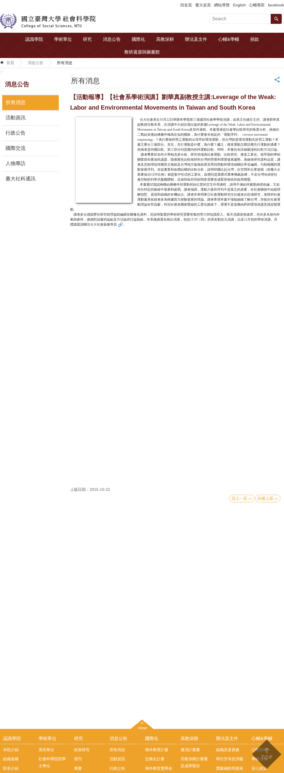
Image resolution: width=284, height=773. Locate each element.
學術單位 (63, 39)
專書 (78, 768)
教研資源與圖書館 (142, 52)
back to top (266, 754)
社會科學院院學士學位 (52, 762)
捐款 (254, 39)
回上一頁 (239, 498)
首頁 (10, 62)
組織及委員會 (227, 749)
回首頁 (186, 5)
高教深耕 (165, 39)
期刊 (78, 759)
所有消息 (64, 62)
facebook (276, 5)
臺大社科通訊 (21, 178)
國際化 (138, 39)
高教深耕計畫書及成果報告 (194, 762)
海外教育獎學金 (158, 768)
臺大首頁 (203, 5)
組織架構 (11, 759)
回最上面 (265, 498)
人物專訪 (16, 163)
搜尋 (276, 19)
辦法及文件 (196, 39)
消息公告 (112, 39)
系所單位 (46, 749)
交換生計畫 (154, 759)
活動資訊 (16, 117)
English (239, 5)
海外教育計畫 (156, 749)
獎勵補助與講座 (229, 768)
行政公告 (16, 133)
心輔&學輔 (228, 39)
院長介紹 (11, 768)
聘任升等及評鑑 (229, 759)
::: (1, 72)
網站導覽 (222, 5)
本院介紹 (11, 749)
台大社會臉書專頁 (103, 224)
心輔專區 (257, 5)
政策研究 (82, 749)
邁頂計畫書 (190, 749)
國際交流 (16, 148)
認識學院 (34, 39)
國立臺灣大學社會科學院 (48, 21)
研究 (87, 39)
